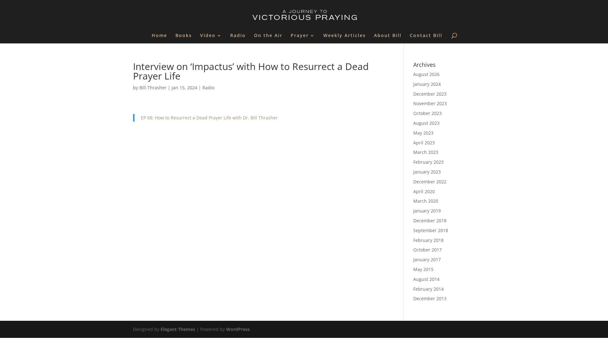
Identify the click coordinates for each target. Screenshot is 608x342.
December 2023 (429, 94)
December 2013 (429, 298)
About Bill (388, 35)
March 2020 (425, 201)
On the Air (268, 35)
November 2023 (430, 103)
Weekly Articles (344, 35)
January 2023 (427, 172)
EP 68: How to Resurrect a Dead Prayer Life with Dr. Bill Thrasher (209, 118)
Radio (238, 35)
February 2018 (428, 240)
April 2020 (424, 191)
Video (208, 35)
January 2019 (427, 211)
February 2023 (428, 162)
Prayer (300, 35)
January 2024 (427, 84)
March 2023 (425, 152)
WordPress (238, 329)
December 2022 (429, 182)
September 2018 (430, 230)
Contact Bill (426, 35)
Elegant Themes (178, 329)
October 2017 (427, 250)
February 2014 (428, 289)
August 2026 (426, 74)
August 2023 (426, 123)
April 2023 (424, 143)
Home (159, 35)
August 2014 (426, 279)
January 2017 (427, 259)
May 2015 (423, 269)
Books (183, 35)
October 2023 (427, 113)
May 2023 (423, 133)
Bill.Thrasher (153, 88)
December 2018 (429, 221)
